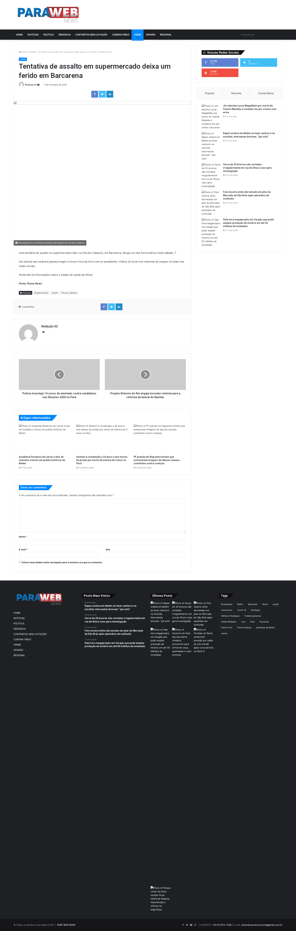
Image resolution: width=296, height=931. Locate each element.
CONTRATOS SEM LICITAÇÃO (91, 34)
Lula (243, 621)
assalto (55, 293)
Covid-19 (241, 610)
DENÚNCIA (65, 34)
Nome (23, 536)
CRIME (137, 34)
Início (24, 52)
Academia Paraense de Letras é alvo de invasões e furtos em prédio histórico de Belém (42, 460)
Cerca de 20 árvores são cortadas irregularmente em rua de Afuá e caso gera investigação (247, 167)
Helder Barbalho (228, 621)
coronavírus (226, 610)
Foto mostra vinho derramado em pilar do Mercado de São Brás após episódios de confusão (247, 195)
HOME (19, 34)
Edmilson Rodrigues (230, 616)
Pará (252, 621)
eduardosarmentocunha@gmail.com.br (261, 924)
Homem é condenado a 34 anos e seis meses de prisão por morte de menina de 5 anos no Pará (101, 460)
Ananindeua (226, 604)
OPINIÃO (150, 34)
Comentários (266, 93)
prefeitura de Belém (265, 627)
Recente (236, 93)
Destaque (255, 610)
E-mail (23, 549)
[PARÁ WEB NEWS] (48, 15)
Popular (209, 93)
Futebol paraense (252, 616)
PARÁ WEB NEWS (66, 924)
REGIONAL (165, 34)
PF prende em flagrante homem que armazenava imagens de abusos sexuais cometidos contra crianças (157, 460)
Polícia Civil (226, 627)
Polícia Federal (244, 627)
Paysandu (264, 621)
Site (108, 549)
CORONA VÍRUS (120, 34)
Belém (240, 604)
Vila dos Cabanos (69, 293)
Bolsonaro (253, 604)
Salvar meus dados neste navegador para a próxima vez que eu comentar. (62, 562)
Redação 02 (31, 84)
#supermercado (41, 293)
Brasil (265, 604)
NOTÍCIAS (33, 34)
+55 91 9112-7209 (221, 924)
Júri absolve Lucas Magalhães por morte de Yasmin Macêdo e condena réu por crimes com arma (249, 109)
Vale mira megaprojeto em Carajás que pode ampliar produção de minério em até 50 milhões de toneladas (248, 223)
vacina (224, 633)
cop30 (276, 604)
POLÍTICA (48, 34)
